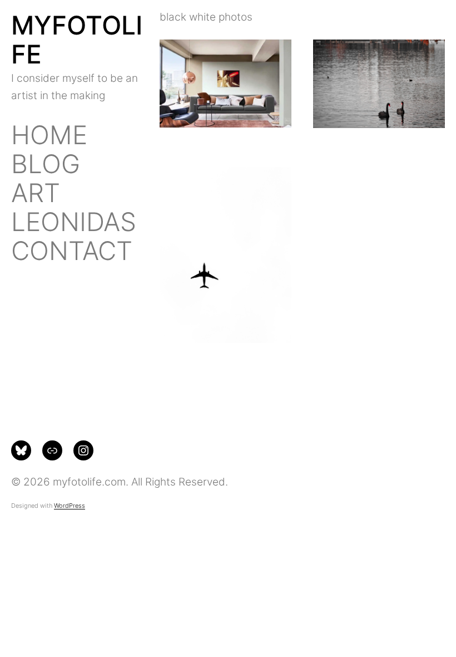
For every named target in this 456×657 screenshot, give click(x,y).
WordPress (69, 505)
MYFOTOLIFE (76, 40)
